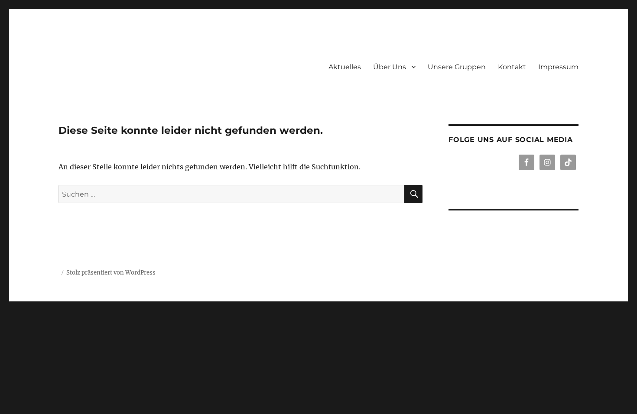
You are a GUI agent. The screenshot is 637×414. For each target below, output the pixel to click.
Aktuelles (344, 67)
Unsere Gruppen (457, 67)
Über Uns (389, 67)
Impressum (558, 67)
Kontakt (512, 67)
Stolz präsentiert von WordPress (111, 272)
